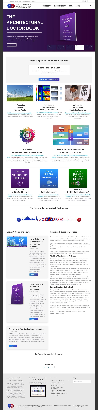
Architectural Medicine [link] (21, 152)
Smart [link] (42, 239)
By (33, 248)
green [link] (87, 258)
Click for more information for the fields (47, 112)
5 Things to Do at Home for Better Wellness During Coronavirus (58, 391)
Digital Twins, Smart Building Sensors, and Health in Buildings (60, 381)
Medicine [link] (74, 237)
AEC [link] (54, 112)
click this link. (43, 383)
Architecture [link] (65, 237)
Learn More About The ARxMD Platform (49, 79)
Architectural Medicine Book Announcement (26, 329)
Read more (32, 274)
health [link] (24, 116)
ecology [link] (65, 253)
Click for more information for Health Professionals (78, 113)
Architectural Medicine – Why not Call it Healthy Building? (59, 394)
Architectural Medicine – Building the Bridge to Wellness (23, 1)
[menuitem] (47, 6)
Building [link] (43, 110)
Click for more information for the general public (19, 113)
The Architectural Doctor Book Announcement (36, 286)
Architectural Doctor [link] (12, 161)
